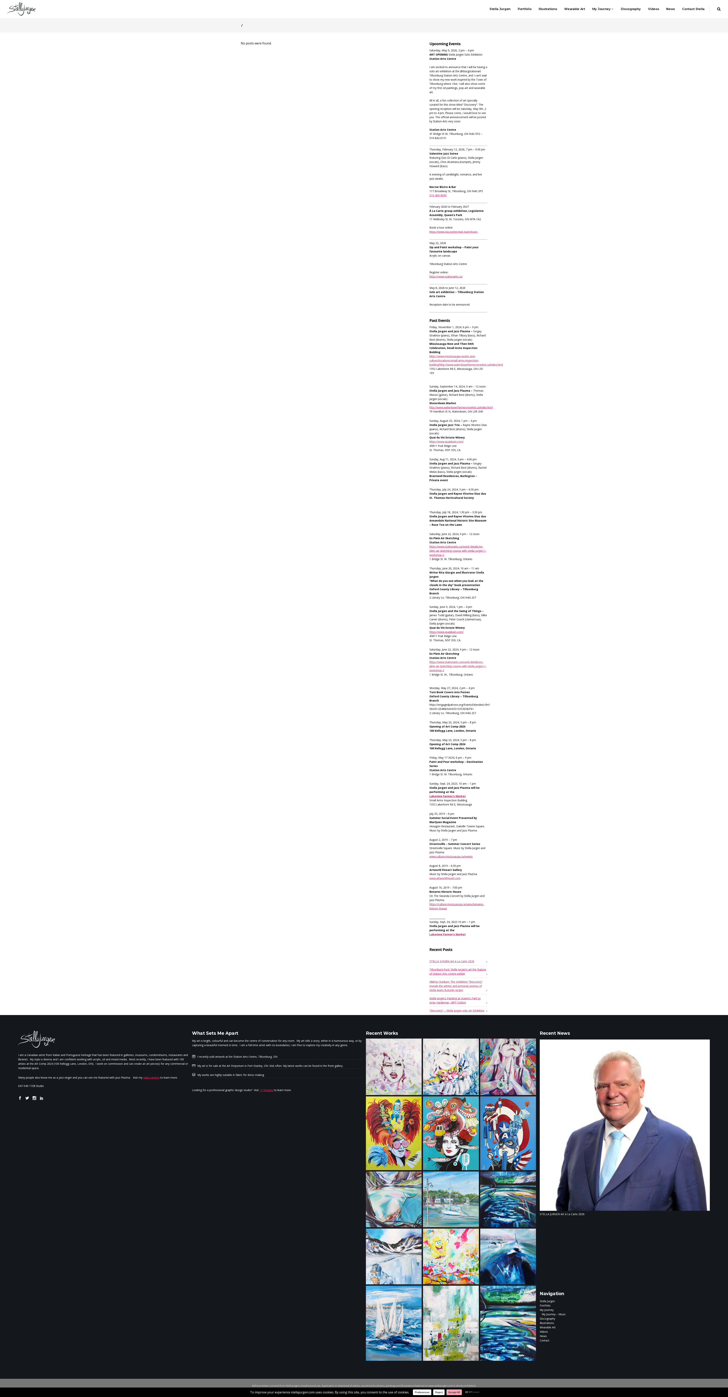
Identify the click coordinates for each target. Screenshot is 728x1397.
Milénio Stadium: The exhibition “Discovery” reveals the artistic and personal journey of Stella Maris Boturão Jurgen (455, 986)
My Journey (547, 1310)
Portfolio (545, 1305)
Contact (544, 1340)
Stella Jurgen (547, 1301)
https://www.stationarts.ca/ (446, 276)
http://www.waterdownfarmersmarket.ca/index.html (461, 407)
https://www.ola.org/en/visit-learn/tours (453, 231)
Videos (544, 1331)
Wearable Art (548, 1327)
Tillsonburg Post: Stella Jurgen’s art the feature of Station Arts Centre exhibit (457, 971)
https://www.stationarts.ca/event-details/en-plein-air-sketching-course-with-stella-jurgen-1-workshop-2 (457, 551)
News (543, 1336)
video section (151, 1077)
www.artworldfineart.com (444, 878)
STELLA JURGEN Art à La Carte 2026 (451, 961)
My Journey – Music (554, 1314)
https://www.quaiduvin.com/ (446, 441)
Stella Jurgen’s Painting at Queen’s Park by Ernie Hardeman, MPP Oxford (455, 1000)
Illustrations (547, 1323)
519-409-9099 (437, 195)
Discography (547, 1318)
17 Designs (266, 1090)
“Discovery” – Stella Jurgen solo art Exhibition (456, 1010)
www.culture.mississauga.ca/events (451, 856)
